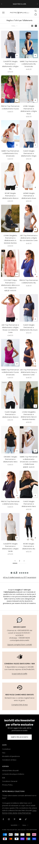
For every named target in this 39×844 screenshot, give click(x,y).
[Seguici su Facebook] (3, 819)
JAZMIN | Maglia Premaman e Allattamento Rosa (29, 195)
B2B (3, 778)
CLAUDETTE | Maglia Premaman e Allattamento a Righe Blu (10, 65)
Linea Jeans (12, 813)
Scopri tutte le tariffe (19, 674)
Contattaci (6, 749)
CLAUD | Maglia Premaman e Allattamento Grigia (28, 153)
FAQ (3, 753)
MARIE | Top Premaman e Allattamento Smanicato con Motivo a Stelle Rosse (29, 460)
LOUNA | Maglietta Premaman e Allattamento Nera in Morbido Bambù (29, 415)
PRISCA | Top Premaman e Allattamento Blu (29, 281)
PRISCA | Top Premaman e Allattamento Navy (10, 502)
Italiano (24, 825)
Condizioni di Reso (9, 760)
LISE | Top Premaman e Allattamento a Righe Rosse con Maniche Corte (10, 328)
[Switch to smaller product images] (36, 26)
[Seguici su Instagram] (9, 819)
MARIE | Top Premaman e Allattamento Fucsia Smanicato (10, 372)
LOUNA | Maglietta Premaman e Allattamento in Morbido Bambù (10, 239)
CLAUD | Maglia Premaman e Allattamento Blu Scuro (29, 327)
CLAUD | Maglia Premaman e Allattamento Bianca (10, 414)
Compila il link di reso (19, 705)
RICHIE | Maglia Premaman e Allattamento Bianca (10, 195)
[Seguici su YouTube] (20, 819)
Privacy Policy (7, 785)
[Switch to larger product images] (32, 26)
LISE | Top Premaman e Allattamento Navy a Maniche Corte (28, 372)
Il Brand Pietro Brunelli (10, 770)
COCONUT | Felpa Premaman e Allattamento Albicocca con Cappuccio (10, 284)
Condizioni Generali (9, 781)
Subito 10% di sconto (19, 737)
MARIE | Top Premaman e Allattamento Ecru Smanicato (10, 153)
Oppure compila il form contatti (19, 644)
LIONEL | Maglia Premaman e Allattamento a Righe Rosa (29, 110)
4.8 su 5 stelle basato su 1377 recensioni (19, 577)
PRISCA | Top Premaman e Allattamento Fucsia (10, 107)
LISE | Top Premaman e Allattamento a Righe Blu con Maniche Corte (28, 238)
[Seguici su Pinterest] (14, 819)
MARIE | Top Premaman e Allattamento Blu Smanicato (28, 64)
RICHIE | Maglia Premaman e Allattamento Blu (28, 546)
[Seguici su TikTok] (26, 819)
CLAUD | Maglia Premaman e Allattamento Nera (29, 503)
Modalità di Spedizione (11, 756)
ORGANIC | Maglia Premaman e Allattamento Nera (10, 459)
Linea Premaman (24, 813)
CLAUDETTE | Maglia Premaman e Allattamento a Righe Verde (10, 547)
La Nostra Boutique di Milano (13, 774)
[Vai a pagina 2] (24, 560)
